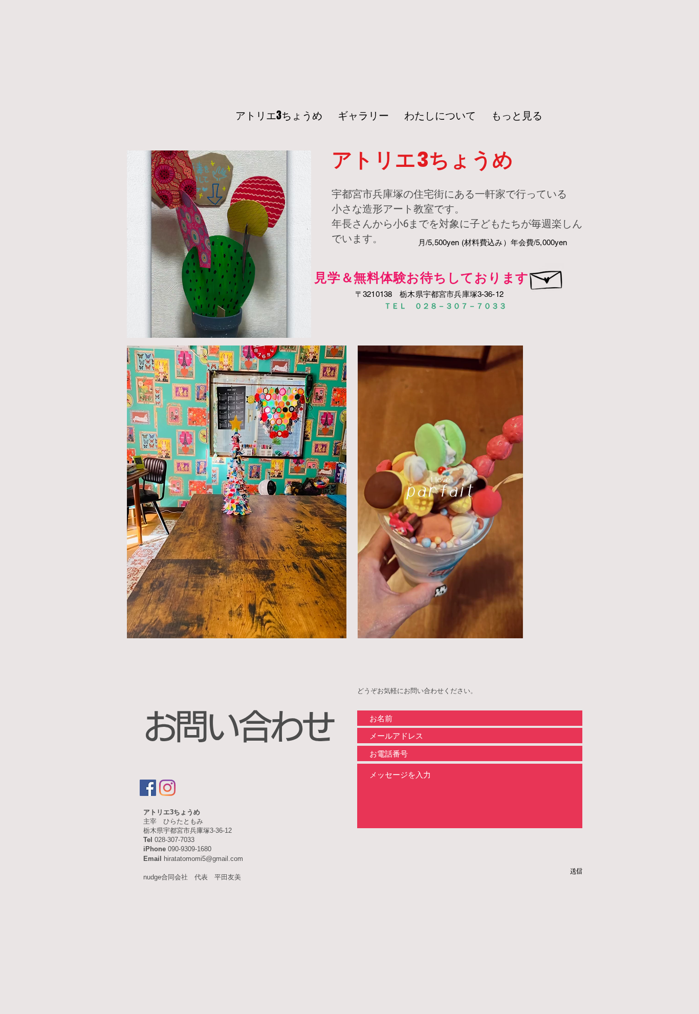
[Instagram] (167, 788)
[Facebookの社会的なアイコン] (148, 788)
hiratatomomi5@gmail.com (203, 858)
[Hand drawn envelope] (547, 277)
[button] (298, 326)
